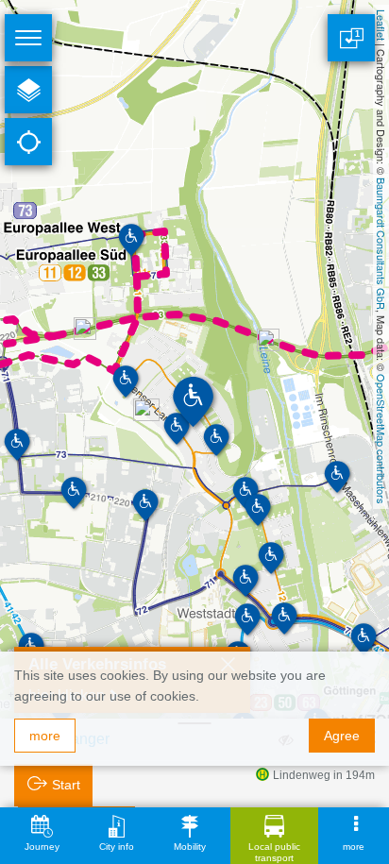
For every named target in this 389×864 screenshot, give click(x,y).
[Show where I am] (28, 141)
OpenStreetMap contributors (381, 439)
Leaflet (381, 25)
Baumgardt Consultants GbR (381, 244)
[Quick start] (28, 89)
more (44, 735)
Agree (342, 735)
